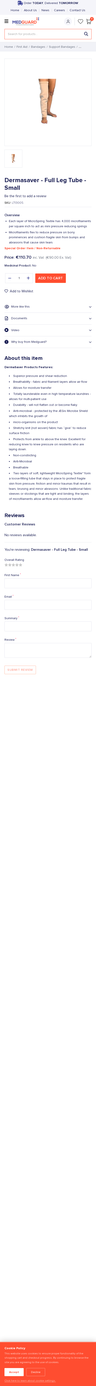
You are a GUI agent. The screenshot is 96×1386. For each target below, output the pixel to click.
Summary (11, 618)
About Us (30, 10)
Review (10, 640)
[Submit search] (86, 34)
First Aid (22, 47)
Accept (14, 1372)
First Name (12, 575)
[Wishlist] (80, 21)
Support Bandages (62, 47)
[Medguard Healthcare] (27, 21)
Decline (35, 1372)
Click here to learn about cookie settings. (30, 1380)
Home (15, 10)
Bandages (38, 47)
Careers (59, 10)
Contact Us (77, 10)
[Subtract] (9, 278)
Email (8, 597)
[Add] (28, 278)
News (45, 10)
